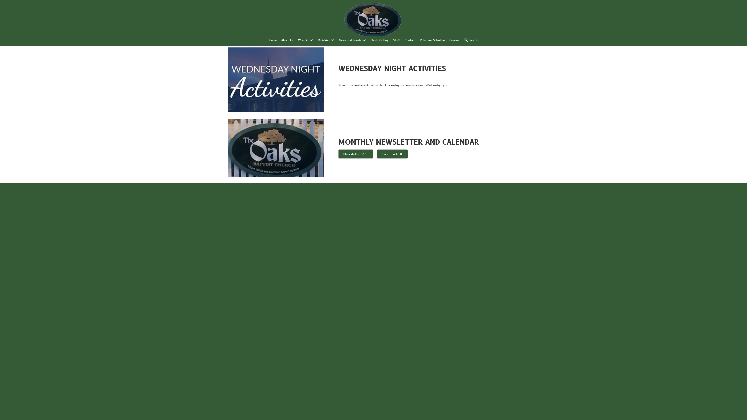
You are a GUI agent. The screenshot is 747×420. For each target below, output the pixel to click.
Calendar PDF (392, 154)
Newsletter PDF (355, 154)
